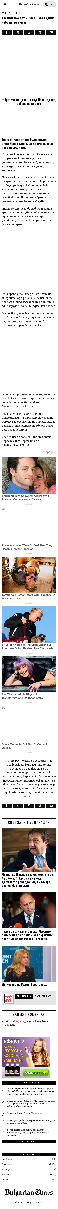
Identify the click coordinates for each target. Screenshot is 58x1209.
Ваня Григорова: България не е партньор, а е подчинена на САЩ (31, 1121)
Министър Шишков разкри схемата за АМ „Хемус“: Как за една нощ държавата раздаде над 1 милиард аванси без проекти (27, 880)
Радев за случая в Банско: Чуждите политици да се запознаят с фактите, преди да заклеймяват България (28, 934)
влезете (19, 1021)
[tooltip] (7, 32)
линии (26, 444)
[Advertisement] (29, 65)
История (7, 1169)
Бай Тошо (7, 1159)
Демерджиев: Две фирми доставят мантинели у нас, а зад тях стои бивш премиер (28, 1132)
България (18, 13)
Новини (6, 1174)
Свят (5, 1179)
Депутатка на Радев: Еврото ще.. (24, 984)
